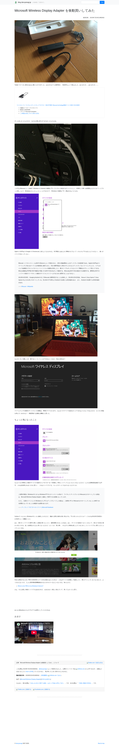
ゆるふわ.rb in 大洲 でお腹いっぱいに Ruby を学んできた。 (48, 683)
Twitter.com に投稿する (24, 689)
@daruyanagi (43, 669)
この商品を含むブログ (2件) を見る (29, 113)
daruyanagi (19, 743)
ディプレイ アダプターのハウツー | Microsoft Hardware (37, 507)
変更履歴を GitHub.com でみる (51, 675)
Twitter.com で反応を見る (95, 662)
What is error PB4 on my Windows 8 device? (30, 586)
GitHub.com (81, 669)
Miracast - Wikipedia (27, 286)
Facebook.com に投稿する (42, 689)
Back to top (101, 743)
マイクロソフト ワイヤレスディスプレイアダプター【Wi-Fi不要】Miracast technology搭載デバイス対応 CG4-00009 (48, 105)
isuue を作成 (29, 671)
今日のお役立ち (46, 679)
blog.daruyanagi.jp (24, 2)
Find (102, 2)
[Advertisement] (59, 725)
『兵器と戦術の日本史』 (85, 683)
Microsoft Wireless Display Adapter (30, 679)
